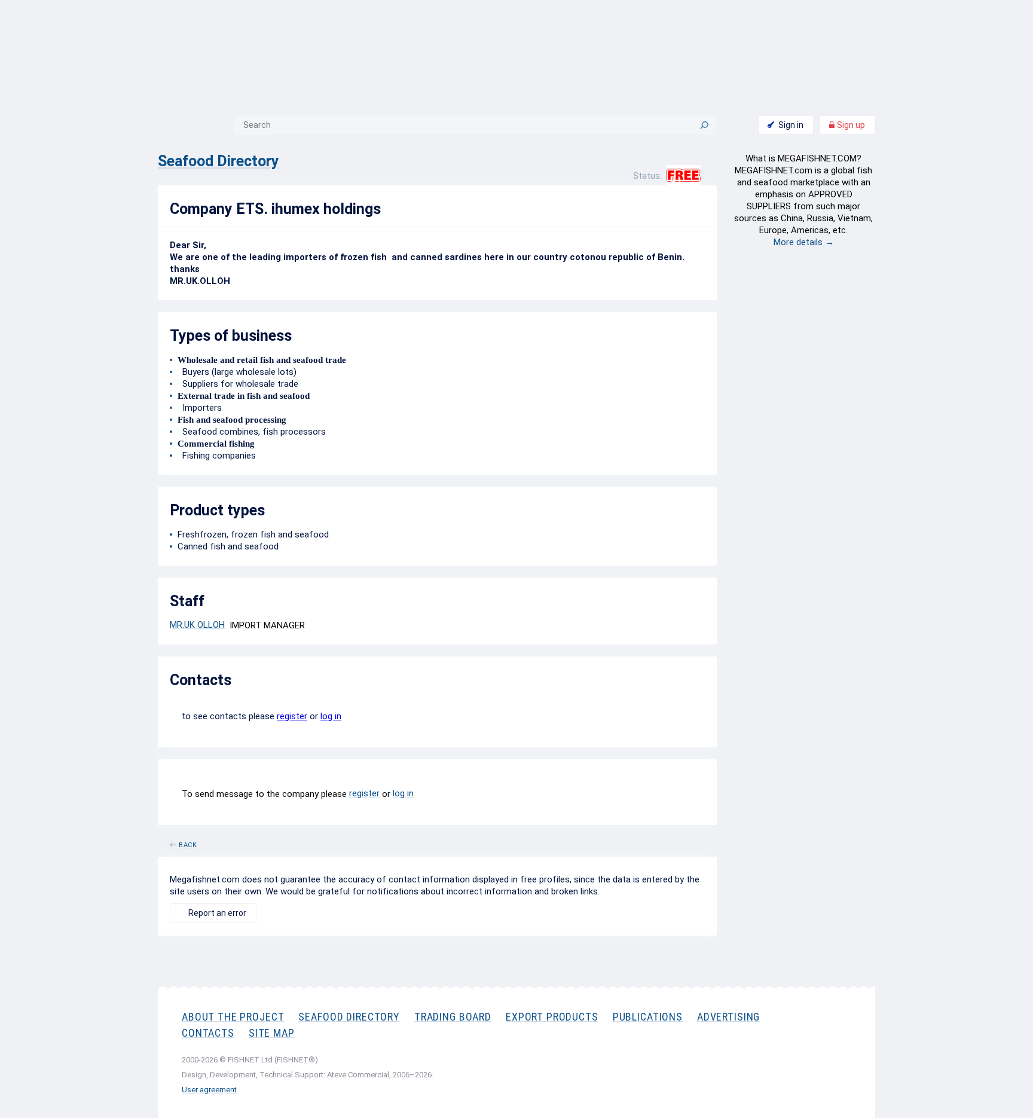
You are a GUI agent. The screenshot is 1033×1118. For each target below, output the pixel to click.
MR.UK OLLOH (197, 624)
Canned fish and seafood (228, 546)
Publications (648, 1016)
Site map (272, 1033)
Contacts (208, 1033)
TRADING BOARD (452, 1016)
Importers (200, 407)
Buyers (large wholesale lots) (237, 371)
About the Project (233, 1016)
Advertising (728, 1016)
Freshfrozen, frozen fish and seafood (253, 534)
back (188, 843)
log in (330, 716)
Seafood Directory (218, 161)
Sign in (790, 125)
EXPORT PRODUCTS (552, 1016)
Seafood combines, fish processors (252, 431)
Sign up (850, 125)
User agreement (209, 1089)
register (292, 716)
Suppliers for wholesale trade (238, 383)
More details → (804, 242)
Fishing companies (217, 455)
